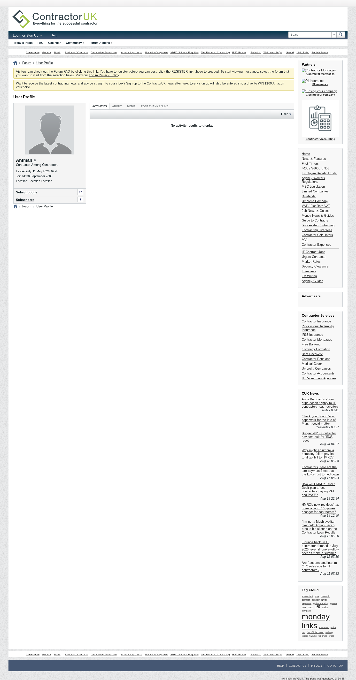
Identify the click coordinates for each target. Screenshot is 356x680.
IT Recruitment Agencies (319, 378)
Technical (256, 52)
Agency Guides (312, 281)
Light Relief (303, 52)
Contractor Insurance (316, 321)
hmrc (310, 607)
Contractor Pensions (316, 359)
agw (317, 596)
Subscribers (25, 200)
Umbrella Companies (156, 52)
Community (74, 43)
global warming (320, 603)
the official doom (315, 632)
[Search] (340, 34)
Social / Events (320, 52)
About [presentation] (117, 106)
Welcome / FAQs (272, 52)
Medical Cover (312, 364)
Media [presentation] (131, 106)
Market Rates (311, 261)
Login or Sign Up (26, 35)
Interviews (309, 271)
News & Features (314, 158)
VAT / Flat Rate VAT (316, 206)
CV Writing (309, 276)
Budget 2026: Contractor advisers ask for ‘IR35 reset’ (319, 436)
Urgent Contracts (313, 257)
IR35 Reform (239, 52)
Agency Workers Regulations (313, 179)
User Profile (44, 63)
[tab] (99, 106)
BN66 (325, 168)
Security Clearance (315, 266)
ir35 (317, 607)
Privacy (316, 665)
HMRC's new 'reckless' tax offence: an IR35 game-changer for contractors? (320, 508)
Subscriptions (26, 192)
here (185, 83)
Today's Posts (23, 43)
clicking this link (86, 71)
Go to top (335, 665)
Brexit (57, 52)
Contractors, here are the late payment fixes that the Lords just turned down (320, 470)
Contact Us (297, 665)
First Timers (310, 163)
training (329, 632)
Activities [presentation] (99, 106)
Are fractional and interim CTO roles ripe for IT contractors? (319, 566)
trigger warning (309, 636)
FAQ (40, 43)
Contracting (32, 52)
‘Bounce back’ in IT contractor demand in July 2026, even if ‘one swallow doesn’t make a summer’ (320, 547)
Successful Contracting (318, 225)
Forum (26, 63)
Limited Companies (315, 191)
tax (303, 632)
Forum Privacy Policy (104, 75)
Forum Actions (100, 43)
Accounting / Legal (131, 52)
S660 (314, 168)
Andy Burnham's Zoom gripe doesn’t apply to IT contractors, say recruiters (320, 402)
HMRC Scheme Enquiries (184, 52)
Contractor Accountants (318, 373)
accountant (307, 596)
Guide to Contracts (315, 220)
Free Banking (311, 344)
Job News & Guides (316, 211)
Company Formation (316, 349)
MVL (305, 240)
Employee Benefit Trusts (319, 173)
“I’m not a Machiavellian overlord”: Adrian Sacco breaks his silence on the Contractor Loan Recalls (319, 527)
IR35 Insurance (312, 334)
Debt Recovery (312, 354)
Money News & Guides (318, 215)
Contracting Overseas (317, 230)
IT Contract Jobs (313, 252)
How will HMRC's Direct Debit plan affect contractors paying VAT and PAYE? (318, 489)
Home (306, 154)
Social (290, 52)
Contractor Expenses (316, 244)
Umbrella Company (315, 201)
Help (53, 35)
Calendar (54, 43)
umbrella (322, 636)
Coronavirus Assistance (104, 52)
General (46, 52)
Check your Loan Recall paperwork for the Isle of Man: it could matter (319, 419)
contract (306, 600)
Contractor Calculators (317, 235)
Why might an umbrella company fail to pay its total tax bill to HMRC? (318, 453)
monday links (316, 621)
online (333, 627)
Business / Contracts (76, 52)
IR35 (305, 168)
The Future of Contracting (215, 52)
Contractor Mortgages (317, 339)
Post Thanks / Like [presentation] (154, 106)
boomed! (325, 596)
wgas (331, 636)
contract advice (319, 600)
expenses (306, 603)
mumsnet (324, 627)
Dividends (309, 196)
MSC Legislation (313, 186)
